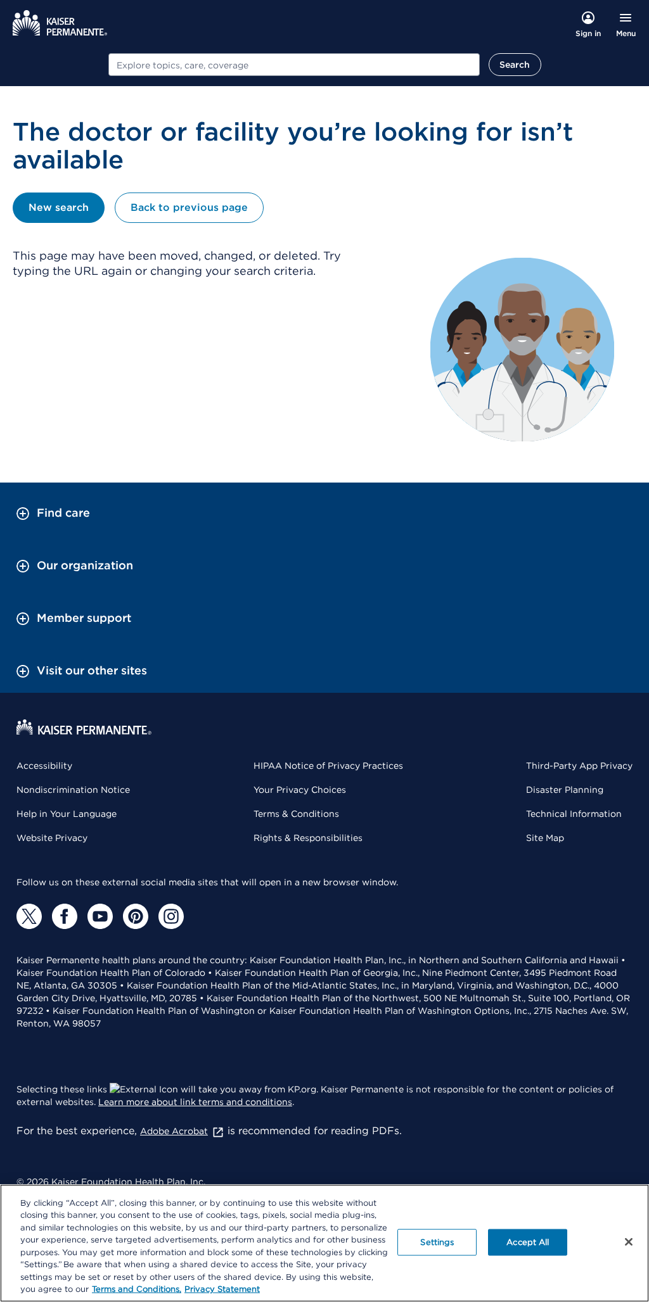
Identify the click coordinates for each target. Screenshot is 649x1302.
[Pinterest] (135, 916)
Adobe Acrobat (174, 1131)
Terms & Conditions (296, 814)
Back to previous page (189, 207)
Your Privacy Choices (300, 790)
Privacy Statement (222, 1289)
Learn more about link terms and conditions (195, 1102)
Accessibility (44, 766)
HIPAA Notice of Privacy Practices (328, 766)
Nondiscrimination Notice (73, 790)
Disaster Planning (564, 790)
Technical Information (574, 814)
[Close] (629, 1242)
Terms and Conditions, (136, 1289)
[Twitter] (29, 916)
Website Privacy (51, 838)
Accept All (527, 1242)
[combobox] (294, 64)
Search (514, 65)
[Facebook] (64, 916)
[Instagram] (171, 916)
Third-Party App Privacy (579, 766)
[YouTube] (100, 916)
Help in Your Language (66, 814)
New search (59, 207)
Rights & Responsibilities (308, 838)
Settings (437, 1242)
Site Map (545, 838)
